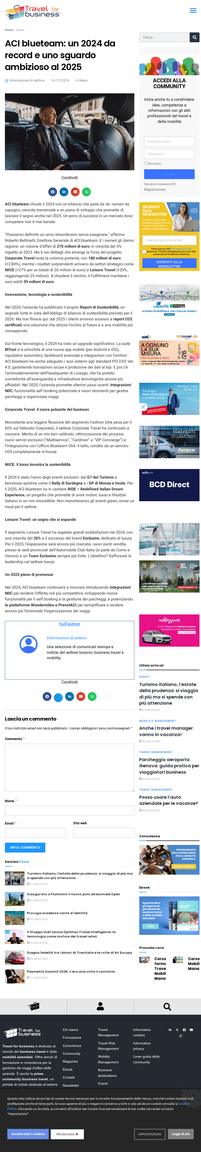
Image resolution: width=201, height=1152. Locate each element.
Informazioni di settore (67, 638)
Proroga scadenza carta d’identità (57, 913)
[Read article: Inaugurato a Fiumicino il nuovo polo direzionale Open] (15, 899)
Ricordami (154, 164)
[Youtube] (191, 1030)
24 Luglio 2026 (38, 919)
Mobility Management (157, 721)
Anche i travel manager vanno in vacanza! (166, 731)
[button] (193, 10)
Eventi (144, 677)
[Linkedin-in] (170, 1030)
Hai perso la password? (159, 184)
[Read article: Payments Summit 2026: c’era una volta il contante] (15, 976)
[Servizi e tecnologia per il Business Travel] (169, 539)
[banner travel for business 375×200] (169, 630)
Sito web (80, 823)
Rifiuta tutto (65, 1134)
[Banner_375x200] (169, 398)
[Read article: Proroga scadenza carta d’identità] (15, 918)
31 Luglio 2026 (38, 884)
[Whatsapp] (181, 1036)
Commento (15, 738)
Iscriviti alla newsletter (169, 264)
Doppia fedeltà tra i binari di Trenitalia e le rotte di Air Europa (79, 952)
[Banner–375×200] (169, 300)
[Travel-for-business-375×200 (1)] (169, 441)
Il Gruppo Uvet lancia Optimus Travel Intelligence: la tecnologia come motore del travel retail (71, 934)
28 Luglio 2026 (151, 810)
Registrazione (154, 189)
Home (9, 30)
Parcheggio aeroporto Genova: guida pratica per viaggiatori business (169, 765)
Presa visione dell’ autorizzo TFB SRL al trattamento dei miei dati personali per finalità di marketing (171, 252)
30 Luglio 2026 (151, 741)
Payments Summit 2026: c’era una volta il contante (71, 971)
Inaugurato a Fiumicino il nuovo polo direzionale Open (73, 894)
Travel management (156, 752)
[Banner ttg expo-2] (169, 576)
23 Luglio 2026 (38, 943)
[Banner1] (169, 484)
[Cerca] (195, 37)
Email (11, 823)
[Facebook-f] (184, 1030)
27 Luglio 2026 (38, 900)
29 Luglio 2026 (151, 779)
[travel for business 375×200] (169, 349)
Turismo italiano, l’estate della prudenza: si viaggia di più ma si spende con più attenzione (80, 875)
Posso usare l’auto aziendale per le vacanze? (168, 800)
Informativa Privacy (180, 249)
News (20, 30)
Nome (11, 801)
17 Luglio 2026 (38, 978)
